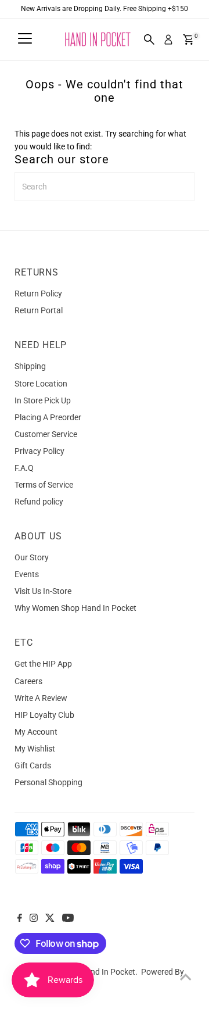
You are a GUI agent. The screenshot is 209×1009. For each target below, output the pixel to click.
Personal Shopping (48, 782)
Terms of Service (44, 484)
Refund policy (39, 501)
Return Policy (38, 293)
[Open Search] (149, 39)
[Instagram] (34, 919)
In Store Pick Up (43, 400)
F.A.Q (24, 468)
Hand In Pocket (107, 971)
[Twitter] (49, 919)
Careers (28, 681)
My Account (36, 731)
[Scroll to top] (185, 977)
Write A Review (41, 698)
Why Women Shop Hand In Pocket (75, 608)
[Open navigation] (25, 39)
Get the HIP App (43, 663)
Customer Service (46, 434)
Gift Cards (33, 765)
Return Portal (39, 310)
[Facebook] (20, 919)
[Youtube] (68, 919)
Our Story (32, 557)
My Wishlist (35, 748)
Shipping (30, 366)
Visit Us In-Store (43, 591)
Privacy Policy (39, 451)
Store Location (41, 383)
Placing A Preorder (48, 417)
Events (27, 574)
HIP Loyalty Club (44, 715)
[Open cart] (188, 39)
